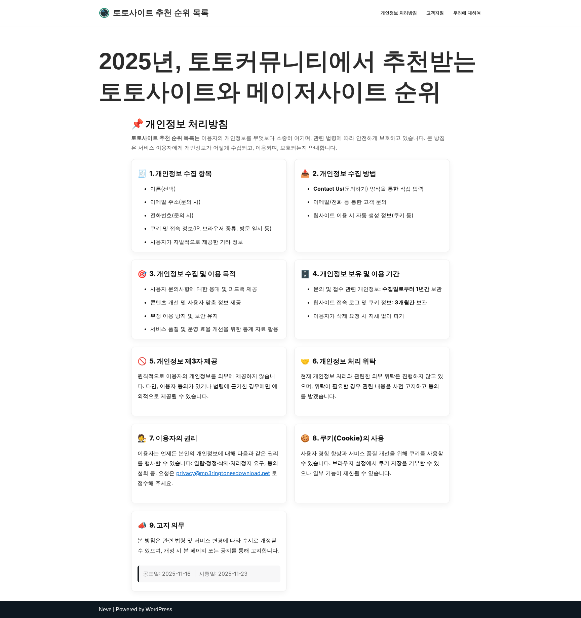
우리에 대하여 (467, 12)
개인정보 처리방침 (399, 12)
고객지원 (435, 12)
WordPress (159, 609)
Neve (105, 609)
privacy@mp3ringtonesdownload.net (223, 473)
